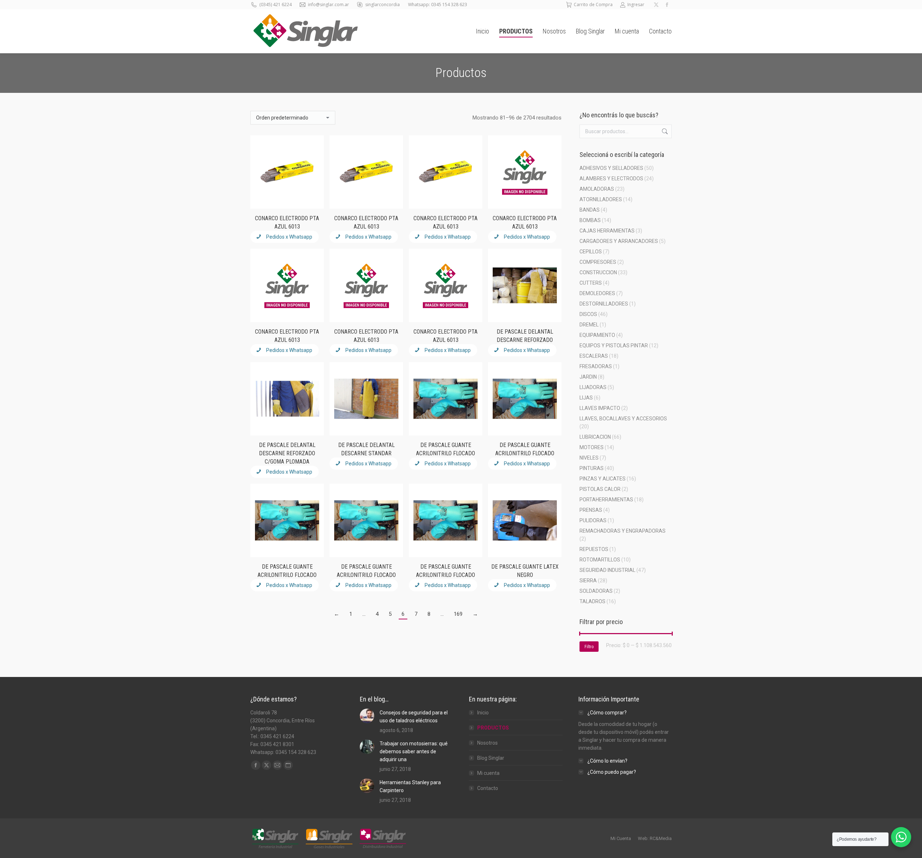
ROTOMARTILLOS (599, 560)
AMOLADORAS (596, 189)
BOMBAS (590, 220)
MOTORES (591, 447)
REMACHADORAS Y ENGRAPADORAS (622, 531)
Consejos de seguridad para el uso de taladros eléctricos (414, 716)
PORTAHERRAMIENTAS (606, 499)
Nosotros (487, 743)
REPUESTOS (593, 549)
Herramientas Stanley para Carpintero (410, 786)
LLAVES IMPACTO (599, 408)
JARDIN (588, 377)
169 (458, 614)
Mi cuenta (488, 773)
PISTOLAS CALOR (600, 489)
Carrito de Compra (593, 4)
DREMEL (589, 325)
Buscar (664, 131)
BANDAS (589, 210)
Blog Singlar (490, 758)
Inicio (483, 712)
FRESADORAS (595, 366)
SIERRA (588, 580)
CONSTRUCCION (598, 272)
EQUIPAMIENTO (597, 335)
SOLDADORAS (596, 591)
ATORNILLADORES (600, 199)
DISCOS (588, 314)
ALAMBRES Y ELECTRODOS (611, 178)
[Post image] (367, 716)
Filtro (589, 646)
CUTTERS (590, 283)
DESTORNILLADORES (603, 304)
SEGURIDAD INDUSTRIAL (607, 570)
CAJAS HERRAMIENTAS (607, 231)
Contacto (487, 788)
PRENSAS (590, 510)
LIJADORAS (593, 387)
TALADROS (592, 601)
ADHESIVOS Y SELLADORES (611, 168)
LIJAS (586, 398)
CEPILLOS (590, 251)
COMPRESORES (597, 262)
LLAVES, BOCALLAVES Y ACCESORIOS (623, 418)
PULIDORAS (593, 520)
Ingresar (635, 4)
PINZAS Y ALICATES (602, 479)
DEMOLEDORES (597, 293)
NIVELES (589, 458)
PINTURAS (591, 468)
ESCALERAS (593, 356)
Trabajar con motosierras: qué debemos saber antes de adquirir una (414, 751)
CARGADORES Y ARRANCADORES (618, 241)
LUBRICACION (595, 437)
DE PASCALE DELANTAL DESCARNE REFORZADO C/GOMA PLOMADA (287, 453)
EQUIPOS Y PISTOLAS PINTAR (613, 345)
